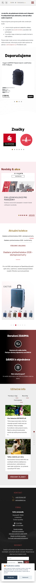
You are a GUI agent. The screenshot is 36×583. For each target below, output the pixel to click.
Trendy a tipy (13, 396)
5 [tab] (21, 149)
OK (26, 562)
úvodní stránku (18, 30)
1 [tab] (14, 101)
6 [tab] (23, 149)
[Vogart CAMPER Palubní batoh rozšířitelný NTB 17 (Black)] (18, 80)
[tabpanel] (18, 80)
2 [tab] (16, 101)
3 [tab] (19, 101)
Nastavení (25, 577)
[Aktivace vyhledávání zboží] (2, 2)
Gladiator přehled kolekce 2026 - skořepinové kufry (18, 236)
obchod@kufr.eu (11, 44)
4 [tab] (21, 101)
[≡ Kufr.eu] (18, 2)
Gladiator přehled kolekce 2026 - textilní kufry (18, 240)
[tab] (32, 215)
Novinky (25, 396)
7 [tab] (24, 325)
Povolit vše (11, 577)
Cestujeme (18, 400)
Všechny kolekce (18, 245)
